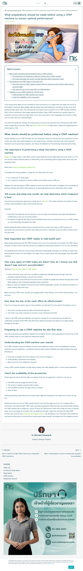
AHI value (45, 201)
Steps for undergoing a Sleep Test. (23, 167)
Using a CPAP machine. (39, 125)
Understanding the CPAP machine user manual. (28, 95)
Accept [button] (71, 567)
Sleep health (8, 473)
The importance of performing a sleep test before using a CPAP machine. (36, 76)
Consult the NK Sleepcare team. (33, 414)
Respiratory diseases (10, 479)
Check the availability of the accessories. (25, 97)
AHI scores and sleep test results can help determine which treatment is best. (38, 79)
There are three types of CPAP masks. (23, 269)
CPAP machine (9, 21)
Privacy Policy (51, 563)
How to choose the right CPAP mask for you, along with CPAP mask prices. (20, 453)
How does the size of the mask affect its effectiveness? (31, 89)
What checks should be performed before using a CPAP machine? (31, 74)
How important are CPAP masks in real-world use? (26, 81)
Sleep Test (8, 157)
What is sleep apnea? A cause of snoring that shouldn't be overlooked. (62, 453)
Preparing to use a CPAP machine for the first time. (26, 92)
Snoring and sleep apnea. (12, 470)
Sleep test (7, 467)
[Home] (5, 10)
